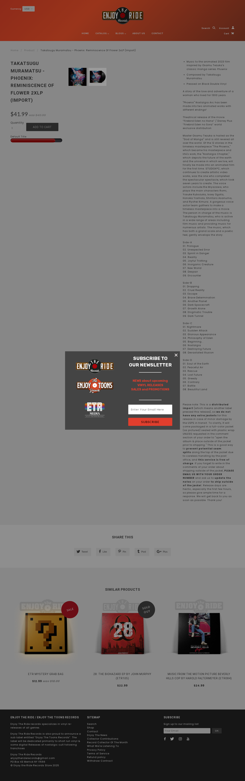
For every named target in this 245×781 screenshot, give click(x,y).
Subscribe (150, 422)
